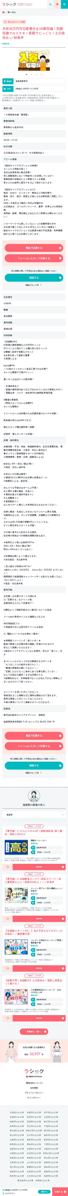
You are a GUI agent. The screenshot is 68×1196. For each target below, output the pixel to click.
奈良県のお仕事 (34, 1153)
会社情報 (34, 1088)
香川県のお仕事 (17, 1167)
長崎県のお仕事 (51, 1171)
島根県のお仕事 (34, 1158)
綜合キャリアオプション (34, 1076)
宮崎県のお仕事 (51, 1176)
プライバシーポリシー (34, 1093)
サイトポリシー (33, 1098)
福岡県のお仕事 (17, 1171)
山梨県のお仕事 (17, 1140)
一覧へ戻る (11, 12)
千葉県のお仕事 (51, 1126)
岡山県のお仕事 (51, 1158)
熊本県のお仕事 (17, 1176)
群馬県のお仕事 (17, 1126)
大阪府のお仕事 (51, 1149)
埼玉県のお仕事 (34, 1126)
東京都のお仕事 (17, 1130)
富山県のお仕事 (17, 1135)
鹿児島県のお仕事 (25, 1180)
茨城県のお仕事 (34, 1122)
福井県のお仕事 (51, 1135)
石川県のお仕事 (34, 1135)
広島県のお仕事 (17, 1162)
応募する (59, 1192)
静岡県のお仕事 (17, 1144)
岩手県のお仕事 (51, 1112)
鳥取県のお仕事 (17, 1158)
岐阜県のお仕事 (51, 1140)
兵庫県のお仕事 (17, 1153)
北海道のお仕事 (17, 1112)
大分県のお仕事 (34, 1176)
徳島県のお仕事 (51, 1162)
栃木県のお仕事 (51, 1122)
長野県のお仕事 (34, 1140)
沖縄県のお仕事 (42, 1180)
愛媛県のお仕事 (34, 1167)
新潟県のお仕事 (51, 1130)
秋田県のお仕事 (34, 1117)
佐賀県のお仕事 (34, 1171)
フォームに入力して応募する (34, 258)
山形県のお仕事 (51, 1117)
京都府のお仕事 (34, 1149)
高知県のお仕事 (51, 1167)
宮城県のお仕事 (17, 1117)
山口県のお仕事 (34, 1162)
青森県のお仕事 (34, 1112)
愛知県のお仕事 (34, 1144)
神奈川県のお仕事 (34, 1130)
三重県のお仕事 (51, 1144)
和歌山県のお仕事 (51, 1153)
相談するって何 (32, 285)
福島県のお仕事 (17, 1122)
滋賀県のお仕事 (17, 1149)
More (39, 867)
